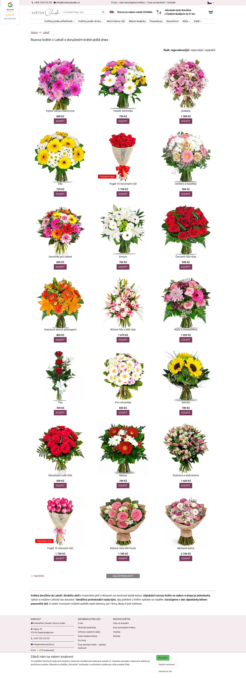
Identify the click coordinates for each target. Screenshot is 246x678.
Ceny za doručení (156, 2)
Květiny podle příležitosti (58, 21)
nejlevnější (197, 50)
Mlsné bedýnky (137, 21)
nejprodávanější (180, 50)
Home (34, 32)
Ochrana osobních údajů (89, 632)
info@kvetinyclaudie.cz (68, 2)
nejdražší (210, 50)
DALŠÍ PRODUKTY (123, 575)
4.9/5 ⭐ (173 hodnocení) (42, 650)
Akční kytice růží (116, 21)
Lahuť (46, 32)
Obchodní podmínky (87, 627)
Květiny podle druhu (89, 21)
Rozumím (162, 658)
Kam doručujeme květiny (132, 2)
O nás (114, 2)
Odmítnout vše (165, 671)
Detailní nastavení (166, 664)
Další (197, 21)
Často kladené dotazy (87, 636)
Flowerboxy (156, 21)
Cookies (116, 632)
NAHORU (38, 575)
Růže (186, 21)
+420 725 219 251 (43, 2)
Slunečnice (172, 21)
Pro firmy (82, 640)
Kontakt (171, 2)
